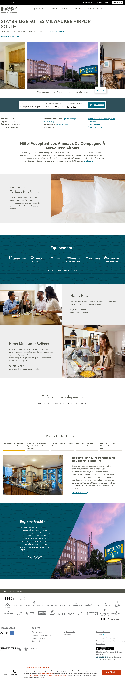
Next (103, 90)
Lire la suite (88, 161)
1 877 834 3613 (22, 650)
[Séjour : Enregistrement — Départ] (31, 107)
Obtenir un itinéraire (56, 32)
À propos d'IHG (37, 632)
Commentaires (100, 644)
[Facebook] (2, 633)
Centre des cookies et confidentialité (107, 638)
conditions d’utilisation (46, 673)
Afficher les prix (96, 105)
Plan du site (67, 635)
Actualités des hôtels (38, 638)
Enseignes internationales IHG (41, 635)
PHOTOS (90, 9)
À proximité (53, 9)
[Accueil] (4, 591)
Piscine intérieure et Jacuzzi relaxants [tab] (62, 444)
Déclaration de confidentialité (57, 675)
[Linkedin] (12, 633)
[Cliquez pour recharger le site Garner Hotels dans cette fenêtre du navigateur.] (62, 613)
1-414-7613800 (61, 124)
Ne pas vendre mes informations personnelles (110, 641)
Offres (100, 9)
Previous (98, 90)
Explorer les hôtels (69, 632)
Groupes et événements (73, 9)
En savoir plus (79, 493)
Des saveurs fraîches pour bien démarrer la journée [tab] (13, 444)
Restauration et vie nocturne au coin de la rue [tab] (109, 446)
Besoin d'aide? (10, 2)
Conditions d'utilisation (103, 632)
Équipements (39, 9)
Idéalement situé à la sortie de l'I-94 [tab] (84, 444)
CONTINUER (111, 672)
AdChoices (99, 635)
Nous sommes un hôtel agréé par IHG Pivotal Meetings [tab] (36, 446)
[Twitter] (7, 633)
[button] (117, 2)
